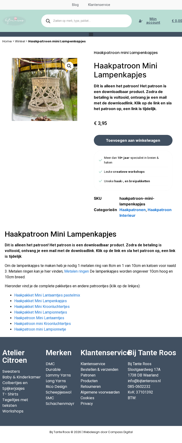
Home (7, 41)
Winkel (20, 41)
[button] (69, 66)
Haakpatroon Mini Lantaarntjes (39, 318)
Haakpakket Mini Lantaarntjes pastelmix (47, 295)
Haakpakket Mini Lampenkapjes (40, 301)
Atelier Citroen (14, 356)
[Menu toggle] (91, 34)
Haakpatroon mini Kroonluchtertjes (42, 323)
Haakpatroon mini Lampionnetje (40, 329)
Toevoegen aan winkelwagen (133, 140)
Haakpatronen (132, 209)
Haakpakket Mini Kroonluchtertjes (42, 306)
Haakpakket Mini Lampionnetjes (40, 312)
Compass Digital (120, 432)
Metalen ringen (76, 271)
